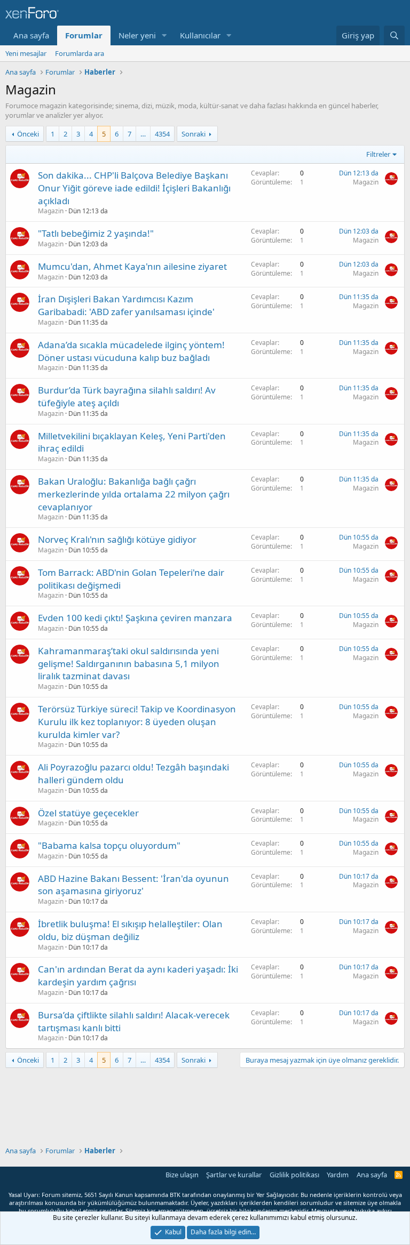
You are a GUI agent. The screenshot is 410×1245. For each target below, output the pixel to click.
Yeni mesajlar (25, 53)
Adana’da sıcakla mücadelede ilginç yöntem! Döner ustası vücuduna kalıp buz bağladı (131, 351)
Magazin (51, 210)
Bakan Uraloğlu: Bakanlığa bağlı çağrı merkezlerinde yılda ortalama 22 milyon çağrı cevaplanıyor (134, 494)
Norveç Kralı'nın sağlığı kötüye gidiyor (117, 539)
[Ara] (394, 35)
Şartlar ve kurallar (234, 1174)
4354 (162, 134)
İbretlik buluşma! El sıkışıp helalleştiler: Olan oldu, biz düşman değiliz (130, 930)
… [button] (143, 134)
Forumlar (83, 35)
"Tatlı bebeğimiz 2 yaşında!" (96, 233)
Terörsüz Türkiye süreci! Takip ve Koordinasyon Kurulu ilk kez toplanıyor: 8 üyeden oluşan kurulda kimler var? (137, 722)
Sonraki (194, 134)
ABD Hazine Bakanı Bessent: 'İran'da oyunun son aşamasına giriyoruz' (133, 884)
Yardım (338, 1174)
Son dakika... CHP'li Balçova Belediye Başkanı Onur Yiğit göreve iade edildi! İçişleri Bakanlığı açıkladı (134, 188)
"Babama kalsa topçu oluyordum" (109, 845)
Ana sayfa (31, 35)
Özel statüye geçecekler (88, 813)
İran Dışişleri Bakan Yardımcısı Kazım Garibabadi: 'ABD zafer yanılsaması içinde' (126, 305)
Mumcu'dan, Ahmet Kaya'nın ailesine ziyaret (132, 266)
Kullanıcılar (200, 35)
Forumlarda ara (79, 53)
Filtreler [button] (378, 154)
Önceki (28, 134)
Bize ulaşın (182, 1174)
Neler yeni (137, 35)
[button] (164, 35)
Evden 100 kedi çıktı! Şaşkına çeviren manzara (135, 618)
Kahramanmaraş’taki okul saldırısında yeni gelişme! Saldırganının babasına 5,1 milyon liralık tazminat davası (128, 663)
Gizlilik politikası (294, 1174)
